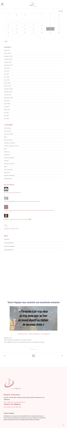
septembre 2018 (8, 97)
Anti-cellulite (7, 131)
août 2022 (6, 50)
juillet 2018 (7, 103)
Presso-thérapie (8, 169)
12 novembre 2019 (22, 334)
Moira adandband (35, 334)
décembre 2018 (8, 89)
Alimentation (7, 128)
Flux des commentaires (9, 246)
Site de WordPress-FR (9, 250)
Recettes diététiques (9, 175)
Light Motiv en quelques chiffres (11, 228)
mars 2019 (7, 80)
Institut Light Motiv (9, 157)
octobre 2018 (7, 95)
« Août (6, 41)
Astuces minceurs (8, 134)
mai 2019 (6, 74)
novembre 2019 (8, 59)
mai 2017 (6, 115)
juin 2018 (6, 106)
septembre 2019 (8, 65)
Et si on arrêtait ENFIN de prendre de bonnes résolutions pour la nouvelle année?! (22, 201)
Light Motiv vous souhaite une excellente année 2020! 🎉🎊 (17, 219)
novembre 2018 (8, 92)
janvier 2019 (7, 86)
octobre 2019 (7, 62)
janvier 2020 (7, 53)
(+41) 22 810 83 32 (8, 407)
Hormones (7, 151)
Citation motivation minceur (11, 146)
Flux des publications (9, 242)
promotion (7, 172)
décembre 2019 (8, 56)
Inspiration (7, 154)
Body (5, 137)
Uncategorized (8, 178)
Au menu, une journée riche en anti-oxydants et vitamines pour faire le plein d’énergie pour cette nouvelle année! (29, 210)
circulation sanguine (9, 143)
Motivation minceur (9, 163)
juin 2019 (6, 71)
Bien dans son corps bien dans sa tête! (12, 192)
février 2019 (7, 83)
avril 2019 (6, 77)
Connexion (6, 239)
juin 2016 (6, 118)
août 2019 (6, 68)
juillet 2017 (7, 109)
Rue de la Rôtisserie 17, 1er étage (11, 402)
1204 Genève (22, 402)
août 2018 (6, 100)
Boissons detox (8, 140)
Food (5, 149)
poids (5, 166)
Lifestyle (6, 160)
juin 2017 (6, 112)
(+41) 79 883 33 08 (16, 407)
